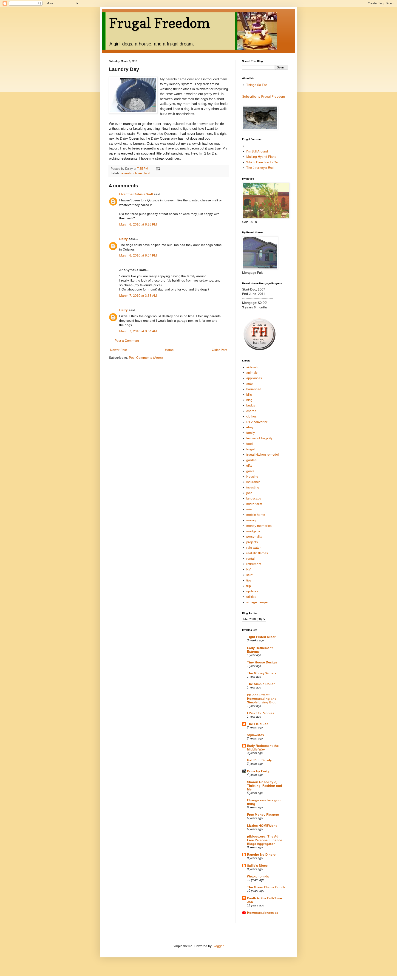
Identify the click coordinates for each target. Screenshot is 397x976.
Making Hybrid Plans (261, 156)
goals (250, 471)
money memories (259, 525)
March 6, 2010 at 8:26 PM (138, 224)
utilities (251, 596)
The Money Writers (261, 673)
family (250, 432)
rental (250, 558)
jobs (249, 493)
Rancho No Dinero (261, 854)
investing (252, 487)
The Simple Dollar (261, 684)
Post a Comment (127, 340)
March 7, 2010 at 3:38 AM (138, 295)
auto (249, 383)
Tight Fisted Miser (261, 637)
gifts (249, 465)
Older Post (219, 350)
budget (251, 405)
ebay (249, 427)
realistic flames (257, 553)
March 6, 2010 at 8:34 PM (138, 255)
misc (249, 509)
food (147, 173)
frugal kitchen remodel (262, 454)
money (251, 520)
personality (254, 536)
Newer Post (118, 350)
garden (251, 460)
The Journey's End (260, 167)
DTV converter (256, 422)
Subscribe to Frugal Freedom (263, 96)
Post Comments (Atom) (146, 357)
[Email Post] (158, 168)
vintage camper (257, 602)
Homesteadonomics (262, 912)
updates (252, 591)
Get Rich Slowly (259, 760)
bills (249, 394)
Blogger (218, 946)
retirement (253, 564)
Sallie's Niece (257, 865)
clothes (251, 416)
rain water (253, 547)
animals (126, 173)
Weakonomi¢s (258, 876)
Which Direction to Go (262, 162)
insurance (253, 482)
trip (248, 586)
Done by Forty (258, 771)
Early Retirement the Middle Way (263, 747)
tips (248, 580)
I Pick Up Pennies (260, 713)
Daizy (123, 239)
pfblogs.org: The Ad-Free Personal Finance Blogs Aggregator (264, 840)
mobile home (255, 514)
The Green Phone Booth (266, 887)
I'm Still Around (257, 151)
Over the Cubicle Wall (136, 194)
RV (248, 569)
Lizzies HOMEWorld (262, 825)
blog (249, 400)
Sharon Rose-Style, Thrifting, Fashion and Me (264, 785)
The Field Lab (258, 724)
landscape (253, 498)
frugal (250, 449)
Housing (252, 476)
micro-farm (254, 504)
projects (252, 542)
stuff (249, 575)
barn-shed (253, 389)
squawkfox (255, 735)
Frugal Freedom (159, 22)
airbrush (252, 367)
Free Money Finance (263, 814)
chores (137, 173)
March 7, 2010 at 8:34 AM (138, 331)
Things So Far (256, 85)
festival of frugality (259, 438)
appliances (254, 378)
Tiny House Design (262, 662)
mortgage (253, 531)
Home (169, 350)
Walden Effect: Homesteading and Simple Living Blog (262, 698)
